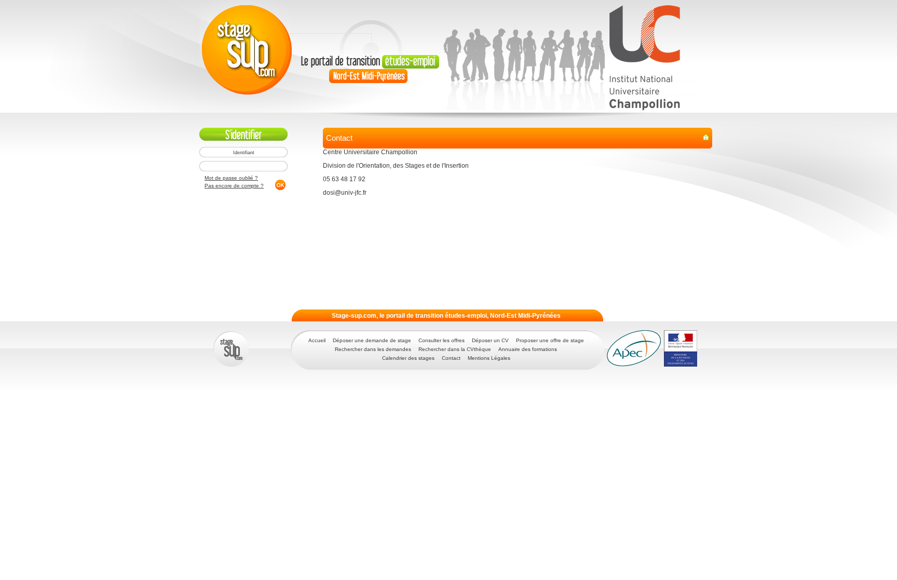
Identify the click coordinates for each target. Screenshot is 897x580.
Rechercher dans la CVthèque (454, 349)
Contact (451, 358)
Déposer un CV (490, 340)
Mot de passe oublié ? (231, 178)
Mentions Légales (489, 358)
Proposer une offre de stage (550, 340)
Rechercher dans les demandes (373, 349)
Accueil (316, 340)
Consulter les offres (441, 340)
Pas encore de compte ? (234, 185)
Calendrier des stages (408, 358)
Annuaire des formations (527, 349)
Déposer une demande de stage (372, 340)
